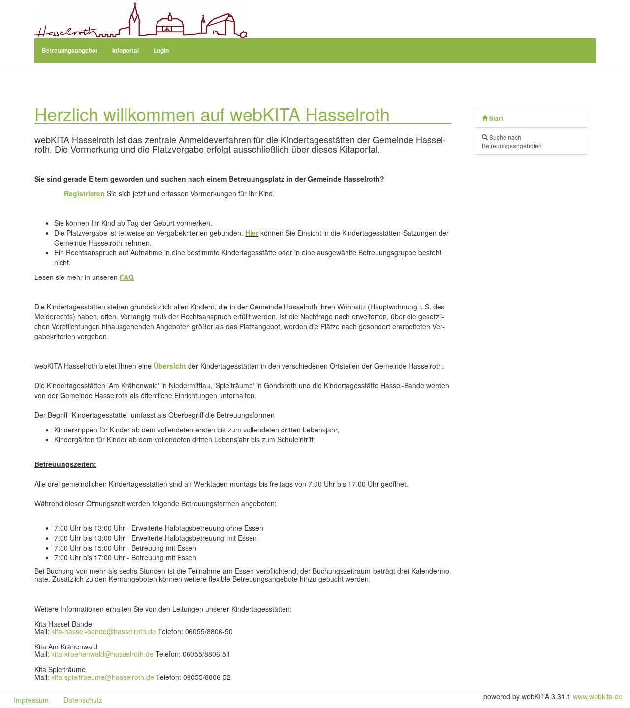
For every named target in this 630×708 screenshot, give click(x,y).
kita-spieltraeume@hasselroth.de (102, 677)
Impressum (31, 700)
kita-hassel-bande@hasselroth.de (103, 631)
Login (161, 50)
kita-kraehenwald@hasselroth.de (102, 654)
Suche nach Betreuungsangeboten (512, 141)
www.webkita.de (598, 696)
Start (495, 118)
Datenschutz (82, 700)
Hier (251, 233)
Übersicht (170, 365)
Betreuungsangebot (69, 50)
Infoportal (125, 50)
